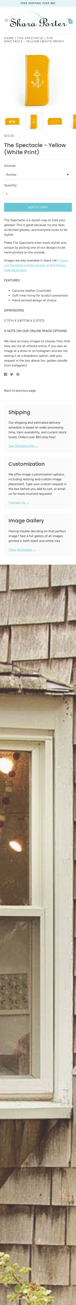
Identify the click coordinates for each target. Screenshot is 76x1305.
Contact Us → (19, 502)
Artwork (10, 166)
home (9, 38)
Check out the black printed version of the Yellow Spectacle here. (36, 265)
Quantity (10, 185)
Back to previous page (20, 390)
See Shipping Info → (23, 446)
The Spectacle (30, 38)
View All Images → (22, 550)
